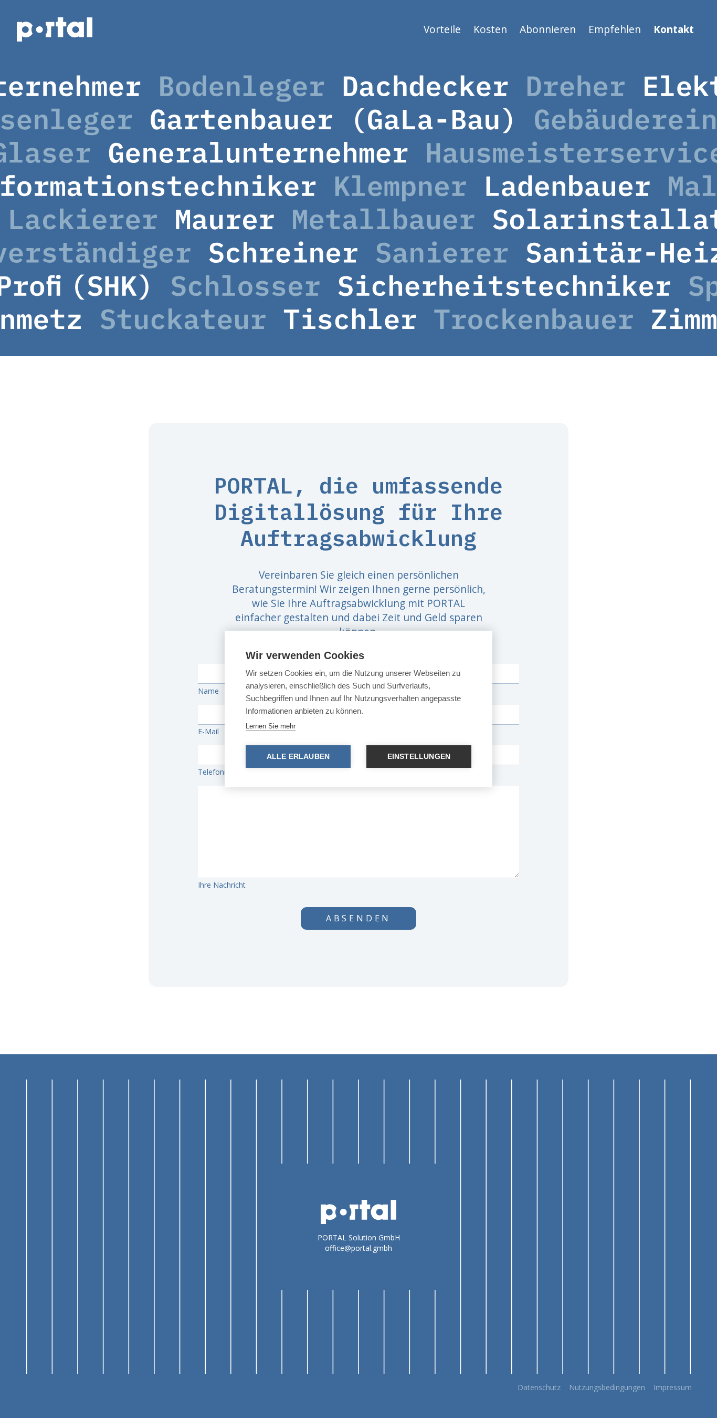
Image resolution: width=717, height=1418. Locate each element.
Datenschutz (539, 1387)
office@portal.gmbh (358, 1248)
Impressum (672, 1387)
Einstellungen (419, 757)
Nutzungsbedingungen (607, 1387)
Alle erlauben (298, 757)
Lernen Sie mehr (271, 726)
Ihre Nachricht (222, 885)
